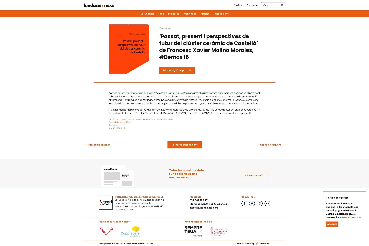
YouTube (238, 5)
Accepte (332, 224)
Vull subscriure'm (254, 175)
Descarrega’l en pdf (175, 70)
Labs (161, 13)
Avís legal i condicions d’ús (109, 244)
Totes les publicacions (185, 144)
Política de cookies (145, 244)
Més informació (351, 217)
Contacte (252, 5)
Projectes (173, 13)
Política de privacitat (129, 244)
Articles (205, 13)
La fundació (147, 13)
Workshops (189, 13)
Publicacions (221, 13)
